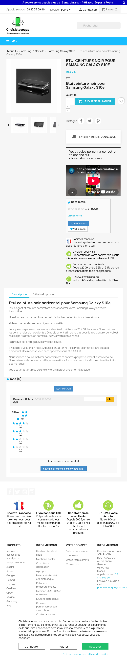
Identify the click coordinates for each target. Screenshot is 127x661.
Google (10, 575)
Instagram (32, 491)
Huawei (10, 579)
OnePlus (11, 588)
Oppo (9, 592)
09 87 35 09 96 (36, 9)
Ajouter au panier (94, 101)
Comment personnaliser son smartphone (46, 606)
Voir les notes (75, 215)
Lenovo (10, 584)
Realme (10, 597)
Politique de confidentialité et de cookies (85, 654)
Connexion (72, 555)
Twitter (17, 491)
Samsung (11, 601)
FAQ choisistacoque (47, 598)
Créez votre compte (77, 559)
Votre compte (76, 545)
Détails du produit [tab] (44, 294)
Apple (9, 571)
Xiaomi (10, 566)
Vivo (8, 605)
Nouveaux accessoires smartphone (13, 555)
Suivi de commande (77, 551)
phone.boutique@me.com (112, 587)
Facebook (10, 491)
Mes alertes (72, 564)
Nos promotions (15, 562)
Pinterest (98, 121)
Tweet (89, 121)
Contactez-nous (45, 614)
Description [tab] (19, 294)
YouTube (24, 491)
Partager (81, 121)
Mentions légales (46, 559)
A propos (41, 571)
